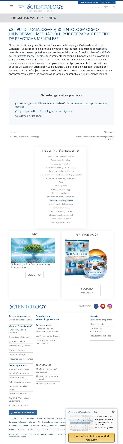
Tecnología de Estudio (19, 373)
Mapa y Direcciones (48, 383)
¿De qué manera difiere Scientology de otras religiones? (44, 111)
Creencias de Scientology (61, 160)
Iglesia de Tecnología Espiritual (61, 215)
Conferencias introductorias (96, 330)
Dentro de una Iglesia (60, 193)
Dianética (30, 418)
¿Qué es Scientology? (21, 326)
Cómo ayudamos (18, 365)
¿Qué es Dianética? (17, 341)
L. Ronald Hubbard (16, 418)
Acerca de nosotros (19, 316)
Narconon (34, 425)
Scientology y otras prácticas (60, 200)
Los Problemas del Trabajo (48, 336)
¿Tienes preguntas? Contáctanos (46, 370)
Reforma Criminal (16, 377)
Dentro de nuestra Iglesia (20, 319)
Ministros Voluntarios (18, 405)
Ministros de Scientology (60, 189)
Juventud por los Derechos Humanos (24, 429)
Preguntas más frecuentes (21, 358)
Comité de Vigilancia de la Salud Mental (20, 399)
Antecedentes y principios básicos (61, 156)
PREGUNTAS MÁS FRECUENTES (61, 151)
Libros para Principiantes (101, 319)
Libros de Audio (97, 324)
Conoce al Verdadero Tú (82, 412)
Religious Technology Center (61, 211)
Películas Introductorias (100, 335)
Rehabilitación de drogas (20, 382)
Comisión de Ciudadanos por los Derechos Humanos (63, 429)
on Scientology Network (47, 318)
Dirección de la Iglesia (60, 207)
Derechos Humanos (18, 393)
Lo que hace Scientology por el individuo (61, 167)
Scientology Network (45, 418)
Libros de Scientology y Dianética (61, 171)
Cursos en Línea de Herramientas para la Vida (47, 330)
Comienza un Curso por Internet (22, 422)
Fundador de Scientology (60, 163)
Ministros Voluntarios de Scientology (53, 422)
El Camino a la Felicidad (19, 369)
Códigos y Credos (17, 350)
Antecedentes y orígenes (20, 345)
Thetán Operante (60, 185)
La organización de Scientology (61, 204)
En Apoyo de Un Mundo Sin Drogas (55, 425)
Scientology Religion (65, 418)
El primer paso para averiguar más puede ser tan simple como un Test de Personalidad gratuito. (104, 422)
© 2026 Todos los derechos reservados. (37, 435)
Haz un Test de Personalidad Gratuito (91, 437)
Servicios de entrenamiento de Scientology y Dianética (61, 174)
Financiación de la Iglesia (61, 218)
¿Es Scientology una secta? (28, 115)
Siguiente (108, 132)
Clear (61, 182)
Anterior (14, 132)
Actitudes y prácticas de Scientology (24, 136)
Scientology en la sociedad (60, 222)
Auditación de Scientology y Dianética (61, 178)
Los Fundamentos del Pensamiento (45, 342)
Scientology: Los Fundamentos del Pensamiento (30, 266)
